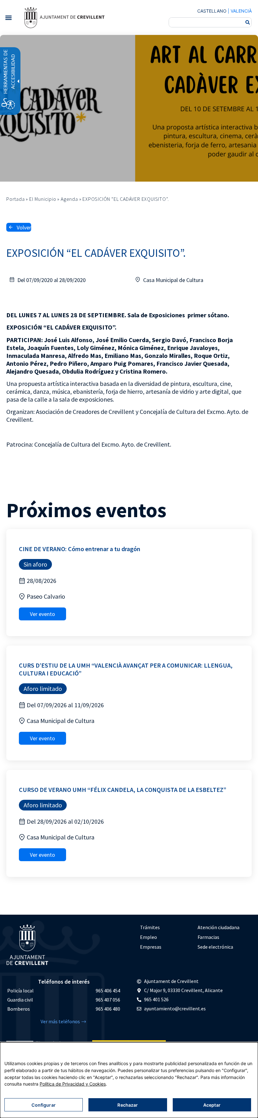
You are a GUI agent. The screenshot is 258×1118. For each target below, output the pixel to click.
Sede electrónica (215, 947)
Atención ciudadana (218, 927)
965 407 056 (108, 1000)
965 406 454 (108, 990)
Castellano (212, 11)
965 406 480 (108, 1009)
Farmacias (208, 937)
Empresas (150, 947)
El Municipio (42, 199)
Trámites (150, 927)
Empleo (148, 937)
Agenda (69, 199)
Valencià (241, 11)
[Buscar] (247, 22)
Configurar (43, 1105)
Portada (15, 199)
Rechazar (127, 1105)
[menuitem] (165, 927)
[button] (8, 17)
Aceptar (212, 1105)
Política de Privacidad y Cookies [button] (73, 1084)
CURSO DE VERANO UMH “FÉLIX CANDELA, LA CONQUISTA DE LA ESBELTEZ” (122, 789)
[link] (64, 17)
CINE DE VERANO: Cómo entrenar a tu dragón (79, 549)
